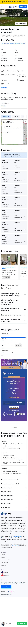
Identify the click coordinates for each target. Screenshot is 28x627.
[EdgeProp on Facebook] (8, 591)
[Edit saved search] (25, 15)
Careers (3, 554)
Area (2, 538)
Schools (16, 117)
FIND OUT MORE (14, 397)
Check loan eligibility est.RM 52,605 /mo (14, 43)
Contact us (3, 565)
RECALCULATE (14, 407)
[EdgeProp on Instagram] (11, 591)
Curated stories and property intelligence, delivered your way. (13, 2)
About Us (3, 557)
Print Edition (23, 6)
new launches (15, 546)
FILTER (22, 150)
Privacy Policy (4, 562)
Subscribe (6, 587)
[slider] (26, 337)
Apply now (11, 367)
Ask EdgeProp (17, 536)
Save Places (6, 117)
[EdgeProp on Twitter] (14, 591)
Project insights (9, 538)
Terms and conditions (6, 560)
